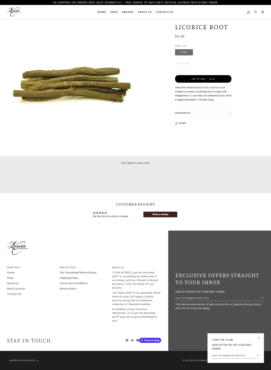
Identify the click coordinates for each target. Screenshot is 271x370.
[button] (114, 12)
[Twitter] (132, 340)
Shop (10, 278)
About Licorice (16, 288)
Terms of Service (191, 308)
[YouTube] (137, 340)
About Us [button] (118, 267)
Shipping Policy (69, 278)
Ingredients (183, 113)
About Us (12, 283)
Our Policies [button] (68, 267)
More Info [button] (13, 267)
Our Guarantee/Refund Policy (78, 272)
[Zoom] (71, 86)
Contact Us (14, 294)
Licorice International (199, 360)
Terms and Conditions (74, 283)
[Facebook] (127, 340)
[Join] (257, 355)
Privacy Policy (252, 304)
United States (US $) (22, 360)
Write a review (160, 214)
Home (11, 272)
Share (182, 123)
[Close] (260, 337)
